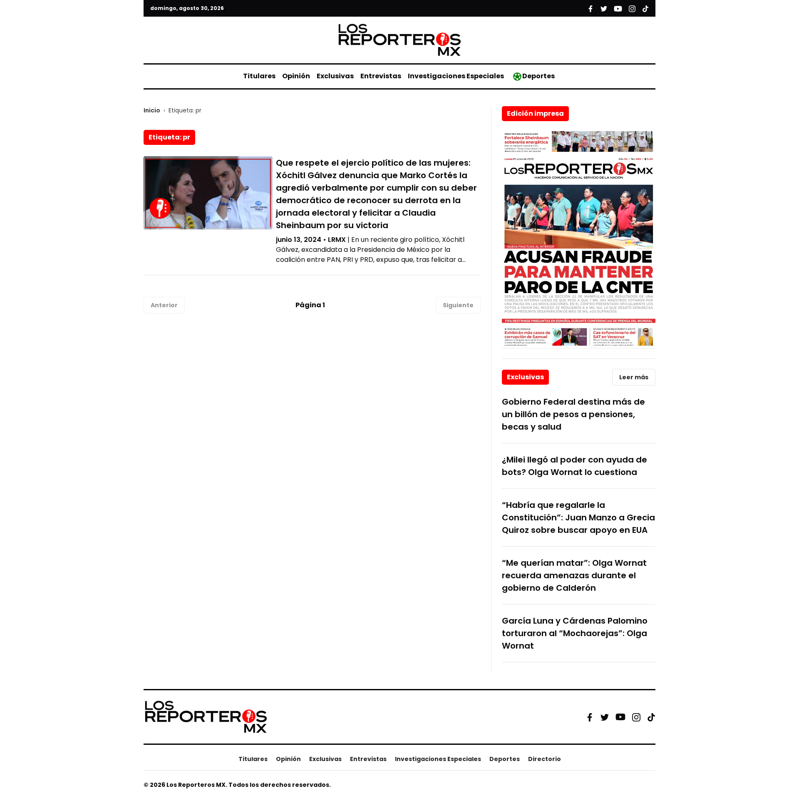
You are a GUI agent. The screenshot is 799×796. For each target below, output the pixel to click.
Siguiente (458, 305)
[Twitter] (604, 717)
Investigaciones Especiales (456, 76)
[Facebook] (590, 717)
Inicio (152, 110)
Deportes (538, 76)
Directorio (544, 759)
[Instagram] (636, 717)
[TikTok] (651, 717)
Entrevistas (380, 76)
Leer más (633, 377)
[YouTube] (620, 717)
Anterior (164, 305)
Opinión (296, 76)
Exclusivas (335, 76)
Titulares (259, 76)
